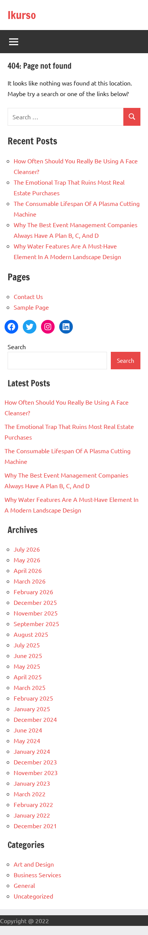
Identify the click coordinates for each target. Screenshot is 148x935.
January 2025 (32, 708)
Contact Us (28, 296)
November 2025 (36, 613)
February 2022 (33, 804)
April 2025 (28, 676)
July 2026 (27, 549)
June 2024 (28, 730)
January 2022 (32, 815)
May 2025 (27, 666)
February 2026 (33, 591)
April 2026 (28, 570)
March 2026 (30, 581)
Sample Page (31, 307)
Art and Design (34, 864)
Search (17, 346)
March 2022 (30, 793)
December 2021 (35, 825)
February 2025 (33, 698)
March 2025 (30, 687)
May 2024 (27, 740)
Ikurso (22, 15)
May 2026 (27, 559)
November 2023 (36, 772)
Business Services (37, 874)
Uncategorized (33, 896)
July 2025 (27, 645)
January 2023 (32, 783)
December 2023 (35, 762)
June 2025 (28, 655)
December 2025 (35, 602)
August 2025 (31, 634)
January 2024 (32, 751)
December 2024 (35, 719)
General (24, 885)
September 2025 (36, 623)
